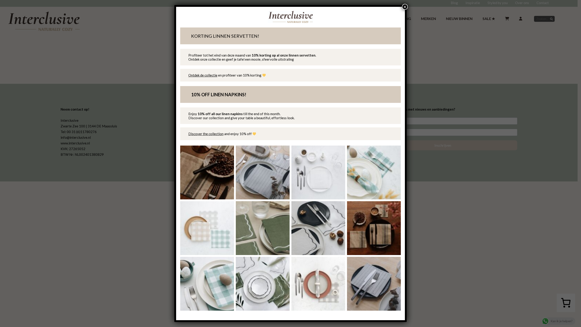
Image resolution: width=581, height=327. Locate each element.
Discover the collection (206, 134)
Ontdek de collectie (202, 75)
